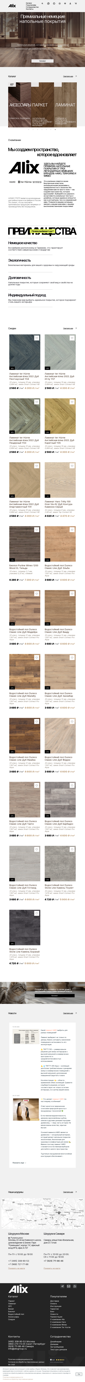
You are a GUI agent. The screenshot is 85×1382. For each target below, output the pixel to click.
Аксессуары (13, 1317)
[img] (12, 5)
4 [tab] (42, 130)
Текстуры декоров (58, 1349)
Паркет (11, 1301)
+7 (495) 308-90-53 (18, 1261)
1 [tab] (29, 130)
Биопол (11, 1311)
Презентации (56, 1317)
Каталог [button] (29, 3)
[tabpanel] (19, 104)
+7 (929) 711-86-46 (53, 1261)
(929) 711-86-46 (16, 1346)
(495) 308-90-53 (17, 1341)
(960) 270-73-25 (16, 1344)
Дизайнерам (55, 1341)
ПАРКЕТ (17, 104)
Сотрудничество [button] (32, 7)
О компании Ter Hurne (60, 1327)
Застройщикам (57, 1347)
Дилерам (54, 1344)
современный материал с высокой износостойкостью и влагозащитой (64, 122)
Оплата (53, 1303)
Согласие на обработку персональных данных (18, 1379)
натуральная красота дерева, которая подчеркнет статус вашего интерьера (19, 122)
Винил (11, 1309)
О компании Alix (57, 1319)
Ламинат (12, 1303)
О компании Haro (58, 1322)
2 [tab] (33, 130)
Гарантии (54, 1309)
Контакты (29, 9)
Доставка (54, 1301)
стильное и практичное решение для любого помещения (42, 121)
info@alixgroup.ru (17, 1348)
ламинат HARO (51, 1030)
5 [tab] (47, 130)
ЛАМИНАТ (42, 104)
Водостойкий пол (16, 1314)
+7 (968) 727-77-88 (18, 1264)
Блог (52, 1311)
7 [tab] (55, 130)
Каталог (13, 1296)
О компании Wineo (58, 1325)
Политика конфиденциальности (20, 1359)
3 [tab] (38, 130)
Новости (54, 1314)
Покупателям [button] (31, 5)
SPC (59, 104)
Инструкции (55, 1306)
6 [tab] (51, 130)
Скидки (11, 1319)
